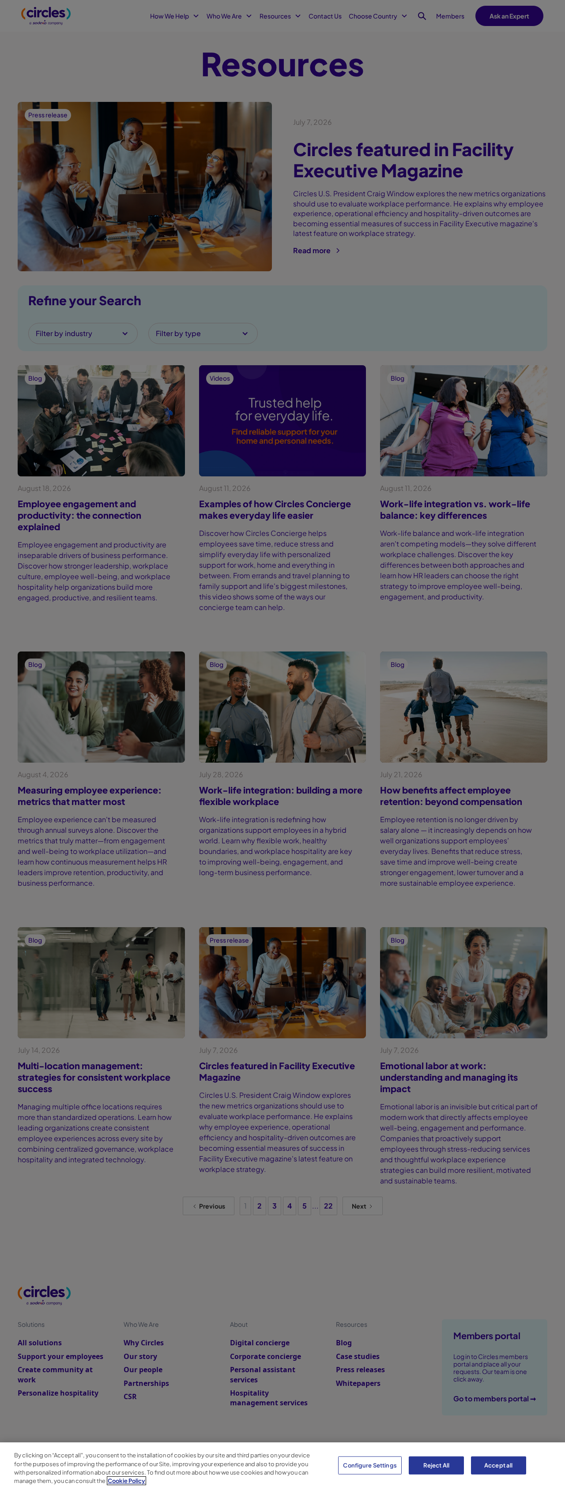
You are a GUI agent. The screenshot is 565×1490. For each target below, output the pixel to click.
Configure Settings (369, 1465)
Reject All (436, 1465)
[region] (282, 1466)
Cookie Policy (126, 1480)
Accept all (498, 1465)
